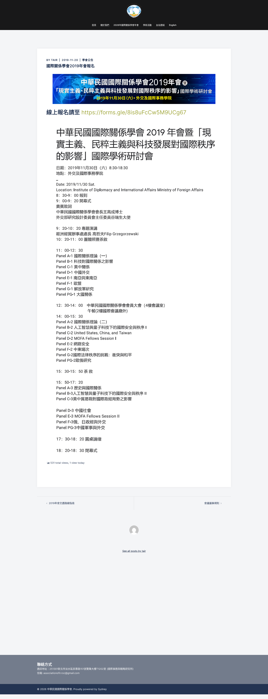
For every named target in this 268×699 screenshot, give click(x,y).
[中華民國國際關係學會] (134, 11)
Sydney (102, 689)
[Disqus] (134, 607)
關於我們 (104, 25)
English (172, 25)
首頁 (94, 25)
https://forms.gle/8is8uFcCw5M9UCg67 (133, 112)
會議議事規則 (211, 503)
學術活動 (147, 25)
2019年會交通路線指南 (61, 503)
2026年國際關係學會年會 (126, 25)
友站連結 (160, 25)
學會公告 (87, 60)
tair (54, 60)
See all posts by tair (134, 550)
